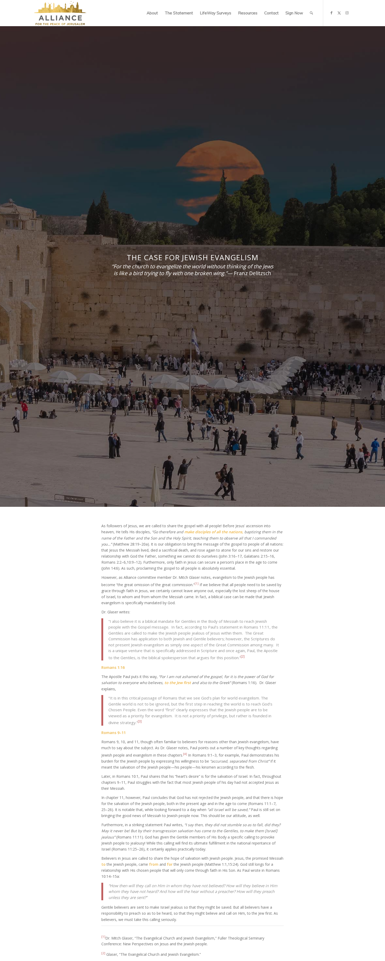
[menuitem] (152, 13)
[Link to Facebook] (331, 13)
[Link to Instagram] (347, 13)
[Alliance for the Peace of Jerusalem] (60, 13)
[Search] (311, 13)
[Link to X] (339, 13)
